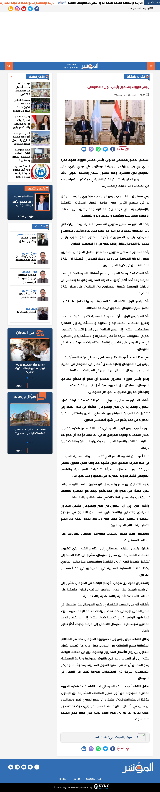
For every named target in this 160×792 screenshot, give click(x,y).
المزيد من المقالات (25, 216)
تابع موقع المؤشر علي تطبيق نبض (115, 737)
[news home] (137, 767)
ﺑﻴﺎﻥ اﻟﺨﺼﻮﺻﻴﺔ (93, 778)
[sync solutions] (101, 787)
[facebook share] (112, 149)
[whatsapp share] (98, 149)
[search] (9, 66)
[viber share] (91, 149)
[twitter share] (105, 149)
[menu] (151, 66)
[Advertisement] (80, 37)
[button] (32, 378)
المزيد (18, 386)
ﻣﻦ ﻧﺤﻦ (76, 778)
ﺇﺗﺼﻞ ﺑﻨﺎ (63, 778)
